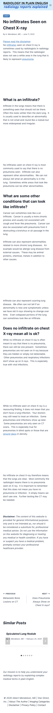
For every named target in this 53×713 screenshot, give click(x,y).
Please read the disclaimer (17, 41)
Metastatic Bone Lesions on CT (11, 598)
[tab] (21, 655)
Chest (6, 16)
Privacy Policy (28, 705)
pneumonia (28, 59)
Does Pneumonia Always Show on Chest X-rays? (41, 599)
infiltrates (11, 45)
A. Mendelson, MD (13, 34)
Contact (42, 705)
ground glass (9, 434)
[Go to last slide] (7, 641)
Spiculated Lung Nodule (21, 633)
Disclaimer (14, 705)
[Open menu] (50, 5)
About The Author (18, 701)
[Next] (45, 641)
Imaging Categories (40, 701)
